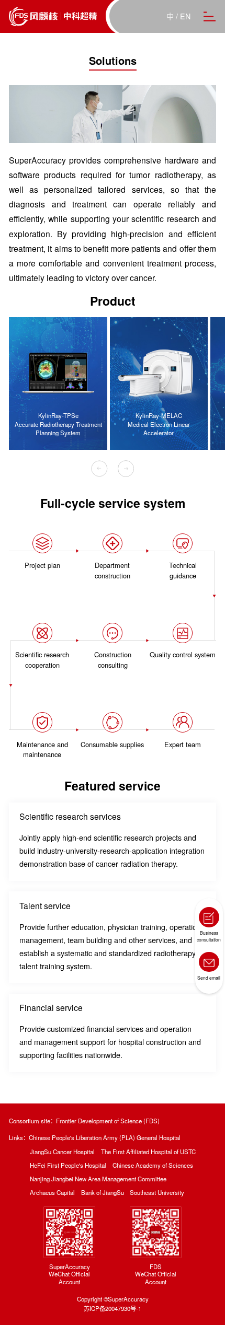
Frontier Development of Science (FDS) (108, 1121)
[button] (99, 468)
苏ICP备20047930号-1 (112, 1308)
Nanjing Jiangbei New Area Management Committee (98, 1179)
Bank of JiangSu (102, 1192)
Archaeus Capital (52, 1192)
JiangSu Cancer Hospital (62, 1152)
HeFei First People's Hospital (68, 1165)
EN (185, 16)
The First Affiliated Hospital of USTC (148, 1152)
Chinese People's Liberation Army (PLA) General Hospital (105, 1138)
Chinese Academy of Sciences (153, 1165)
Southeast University (157, 1192)
